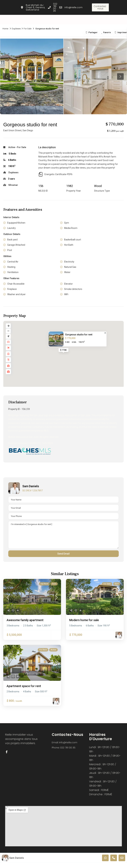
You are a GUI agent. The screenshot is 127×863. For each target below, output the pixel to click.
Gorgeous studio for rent (78, 334)
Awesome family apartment (25, 620)
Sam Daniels (30, 486)
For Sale (27, 28)
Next (120, 76)
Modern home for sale (84, 620)
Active (11, 147)
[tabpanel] (32, 76)
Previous (6, 76)
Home (5, 28)
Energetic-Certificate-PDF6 (58, 174)
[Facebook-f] (106, 7)
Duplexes (16, 28)
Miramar (13, 185)
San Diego (27, 130)
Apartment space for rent (24, 686)
